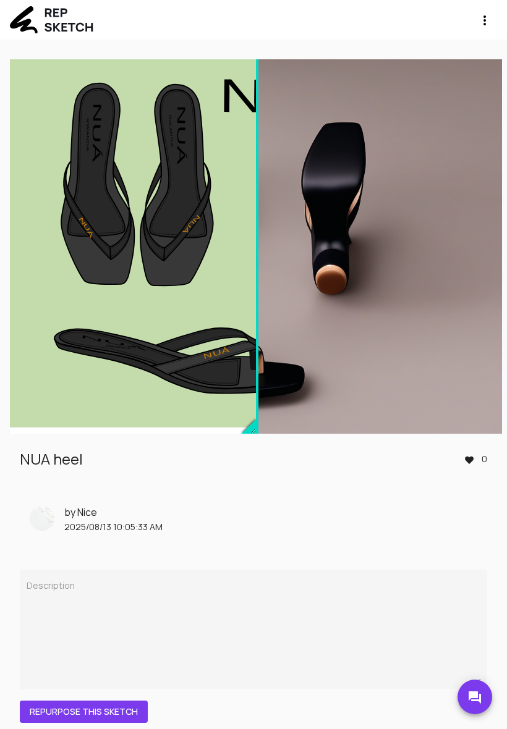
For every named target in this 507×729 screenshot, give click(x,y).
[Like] (469, 459)
